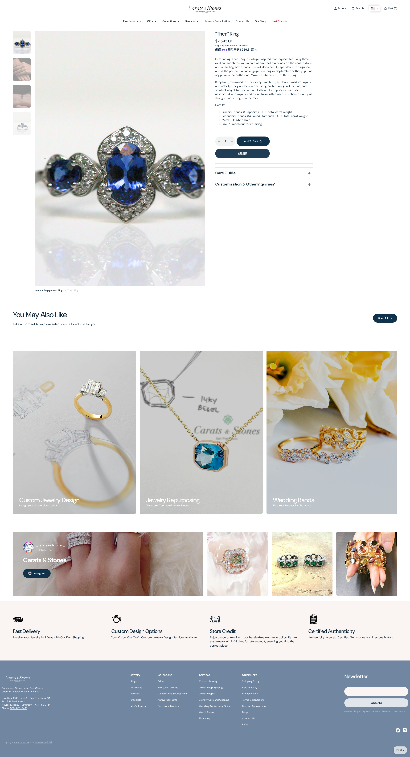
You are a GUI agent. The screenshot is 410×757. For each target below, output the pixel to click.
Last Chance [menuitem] (279, 21)
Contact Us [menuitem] (242, 21)
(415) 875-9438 (18, 708)
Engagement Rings (54, 290)
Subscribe (376, 703)
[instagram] (404, 730)
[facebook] (397, 730)
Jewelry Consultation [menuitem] (217, 21)
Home (38, 290)
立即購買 (242, 153)
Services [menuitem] (190, 21)
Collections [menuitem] (169, 21)
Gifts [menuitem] (150, 21)
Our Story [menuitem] (260, 21)
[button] (341, 8)
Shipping (219, 45)
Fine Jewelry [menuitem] (130, 21)
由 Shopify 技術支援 (43, 742)
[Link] (74, 432)
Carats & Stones (21, 742)
